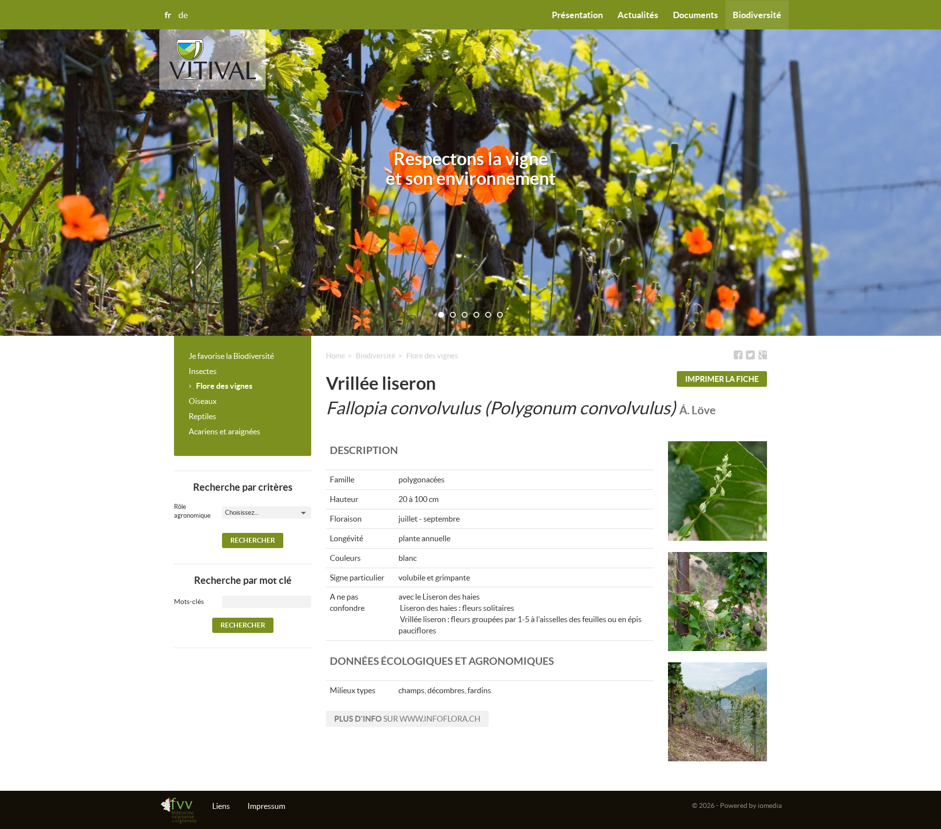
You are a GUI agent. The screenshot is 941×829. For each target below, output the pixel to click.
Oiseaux (203, 401)
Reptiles (202, 416)
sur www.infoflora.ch (407, 718)
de (183, 15)
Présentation (577, 15)
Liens (221, 806)
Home (335, 356)
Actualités (638, 15)
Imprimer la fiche (722, 379)
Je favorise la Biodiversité (231, 356)
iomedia (770, 805)
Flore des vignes (224, 385)
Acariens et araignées (224, 431)
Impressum (266, 806)
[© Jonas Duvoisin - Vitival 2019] (718, 491)
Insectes (203, 371)
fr (168, 15)
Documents (695, 15)
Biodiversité (757, 15)
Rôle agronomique (186, 511)
